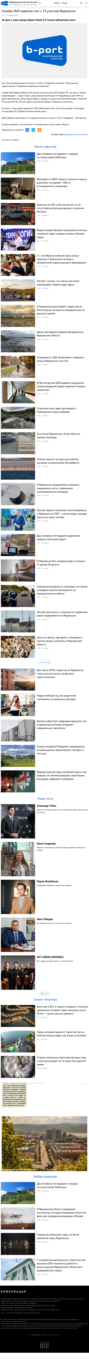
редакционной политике (76, 134)
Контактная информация (14, 1313)
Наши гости (45, 799)
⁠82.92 (56, 3)
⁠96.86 (64, 3)
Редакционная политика (31, 1313)
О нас (2, 1313)
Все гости (44, 994)
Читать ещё (45, 662)
